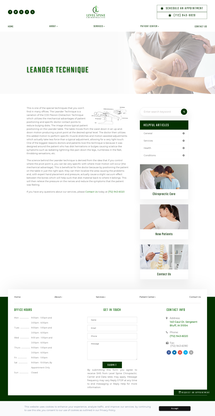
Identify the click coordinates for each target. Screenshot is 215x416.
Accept (174, 408)
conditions (150, 155)
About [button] (52, 26)
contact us (91, 191)
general (148, 133)
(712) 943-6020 (185, 15)
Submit (112, 365)
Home (11, 27)
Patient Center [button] (148, 26)
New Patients (164, 234)
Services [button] (98, 26)
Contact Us (201, 27)
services (148, 140)
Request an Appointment (195, 392)
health (147, 148)
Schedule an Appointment (184, 8)
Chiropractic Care (164, 194)
